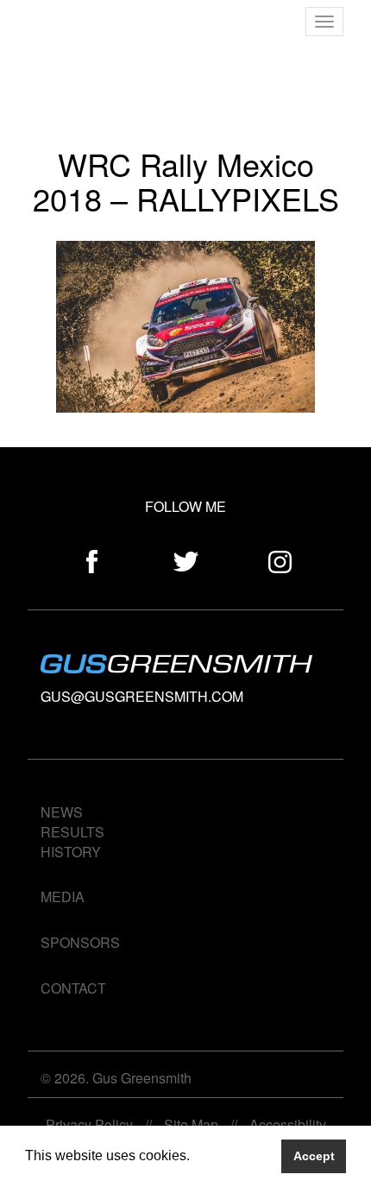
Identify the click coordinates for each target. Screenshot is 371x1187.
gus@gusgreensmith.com (142, 696)
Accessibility (287, 1124)
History (71, 852)
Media (63, 896)
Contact (73, 988)
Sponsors (80, 942)
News (62, 812)
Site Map (191, 1124)
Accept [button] (314, 1156)
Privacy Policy (89, 1124)
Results (72, 832)
